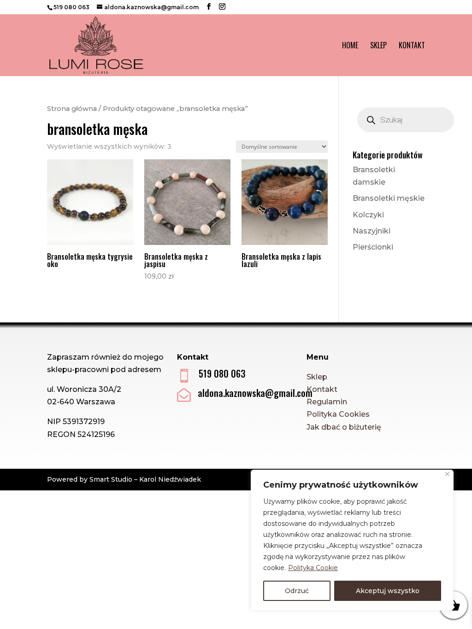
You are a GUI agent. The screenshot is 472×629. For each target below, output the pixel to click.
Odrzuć (297, 591)
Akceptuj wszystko (387, 591)
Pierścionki (373, 247)
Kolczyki (368, 214)
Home (350, 46)
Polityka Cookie (313, 568)
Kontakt (412, 46)
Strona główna (72, 109)
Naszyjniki (371, 231)
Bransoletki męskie (389, 198)
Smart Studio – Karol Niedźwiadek (145, 479)
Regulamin (327, 401)
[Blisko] (447, 474)
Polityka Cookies (338, 414)
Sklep (378, 46)
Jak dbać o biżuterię (344, 427)
